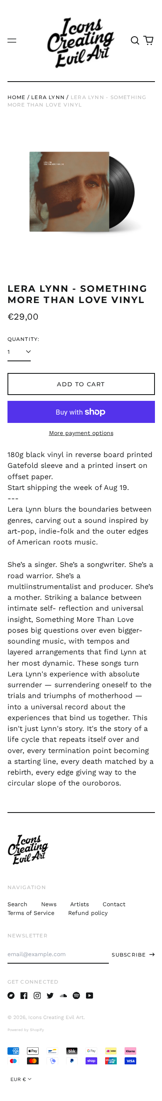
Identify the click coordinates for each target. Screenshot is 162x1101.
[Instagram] (37, 995)
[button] (135, 40)
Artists (79, 904)
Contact (114, 904)
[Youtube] (89, 995)
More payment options (81, 433)
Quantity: (23, 339)
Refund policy (88, 913)
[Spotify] (76, 995)
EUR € (18, 1079)
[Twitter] (50, 995)
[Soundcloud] (63, 995)
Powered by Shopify (25, 1030)
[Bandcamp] (11, 995)
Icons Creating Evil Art (55, 1017)
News (48, 904)
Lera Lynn (48, 97)
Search (17, 904)
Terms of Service (30, 913)
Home (16, 97)
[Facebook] (24, 995)
